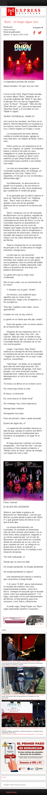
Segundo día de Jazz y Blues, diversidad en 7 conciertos (19, 666)
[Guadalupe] (23, 620)
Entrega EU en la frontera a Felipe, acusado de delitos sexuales (21, 699)
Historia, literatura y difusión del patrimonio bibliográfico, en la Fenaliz (22, 734)
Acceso (4, 777)
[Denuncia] (23, 755)
